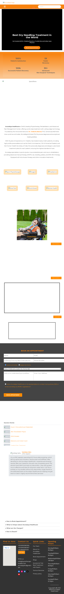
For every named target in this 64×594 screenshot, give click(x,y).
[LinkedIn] (25, 571)
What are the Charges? (14, 528)
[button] (56, 244)
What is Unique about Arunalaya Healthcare (22, 525)
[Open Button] (4, 7)
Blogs (35, 560)
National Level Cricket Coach (19, 441)
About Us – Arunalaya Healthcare (36, 551)
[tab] (32, 427)
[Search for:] (47, 6)
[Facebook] (19, 571)
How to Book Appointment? (16, 521)
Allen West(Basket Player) (18, 431)
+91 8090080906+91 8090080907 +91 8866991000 (23, 548)
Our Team (36, 546)
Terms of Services (38, 570)
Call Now (21, 552)
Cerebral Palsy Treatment (18, 445)
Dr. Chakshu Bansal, (35, 131)
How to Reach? (11, 531)
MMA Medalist (15, 436)
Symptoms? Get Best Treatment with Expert (38, 565)
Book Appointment (39, 556)
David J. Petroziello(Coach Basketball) (22, 427)
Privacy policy (37, 573)
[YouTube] (19, 574)
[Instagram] (22, 571)
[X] (28, 571)
